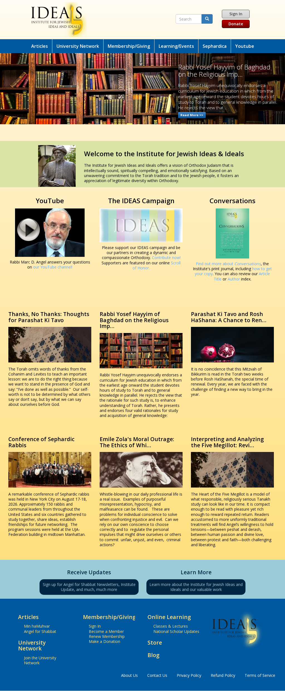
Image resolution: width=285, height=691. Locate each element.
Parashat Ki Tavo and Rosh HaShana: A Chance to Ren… (228, 317)
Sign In (235, 13)
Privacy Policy (189, 675)
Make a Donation (104, 641)
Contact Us (157, 675)
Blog (153, 655)
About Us (129, 675)
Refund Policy (223, 675)
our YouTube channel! (52, 267)
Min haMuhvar (37, 626)
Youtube (244, 46)
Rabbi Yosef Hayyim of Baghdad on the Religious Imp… (134, 320)
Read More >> (191, 115)
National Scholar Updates (176, 631)
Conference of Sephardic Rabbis (41, 442)
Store (155, 642)
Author (234, 279)
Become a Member (106, 631)
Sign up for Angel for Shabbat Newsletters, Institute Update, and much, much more (89, 587)
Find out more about (228, 263)
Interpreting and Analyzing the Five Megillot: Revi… (227, 442)
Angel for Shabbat (40, 631)
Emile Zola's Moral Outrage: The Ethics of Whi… (137, 442)
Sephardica (215, 46)
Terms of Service (260, 675)
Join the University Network (40, 660)
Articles (39, 46)
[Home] (101, 19)
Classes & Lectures (170, 626)
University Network (77, 46)
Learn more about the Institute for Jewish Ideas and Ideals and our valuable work (196, 587)
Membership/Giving (129, 46)
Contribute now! (166, 257)
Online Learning (169, 617)
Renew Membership (107, 636)
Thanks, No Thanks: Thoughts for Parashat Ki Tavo (48, 317)
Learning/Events (176, 46)
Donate (236, 23)
